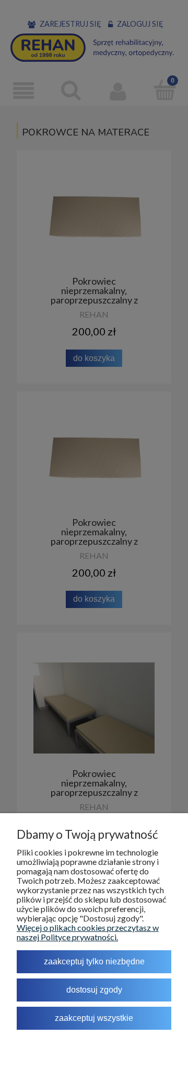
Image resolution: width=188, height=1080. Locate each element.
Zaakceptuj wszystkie (94, 1018)
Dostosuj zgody (94, 989)
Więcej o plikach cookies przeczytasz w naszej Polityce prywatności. (88, 932)
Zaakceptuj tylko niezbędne (94, 961)
